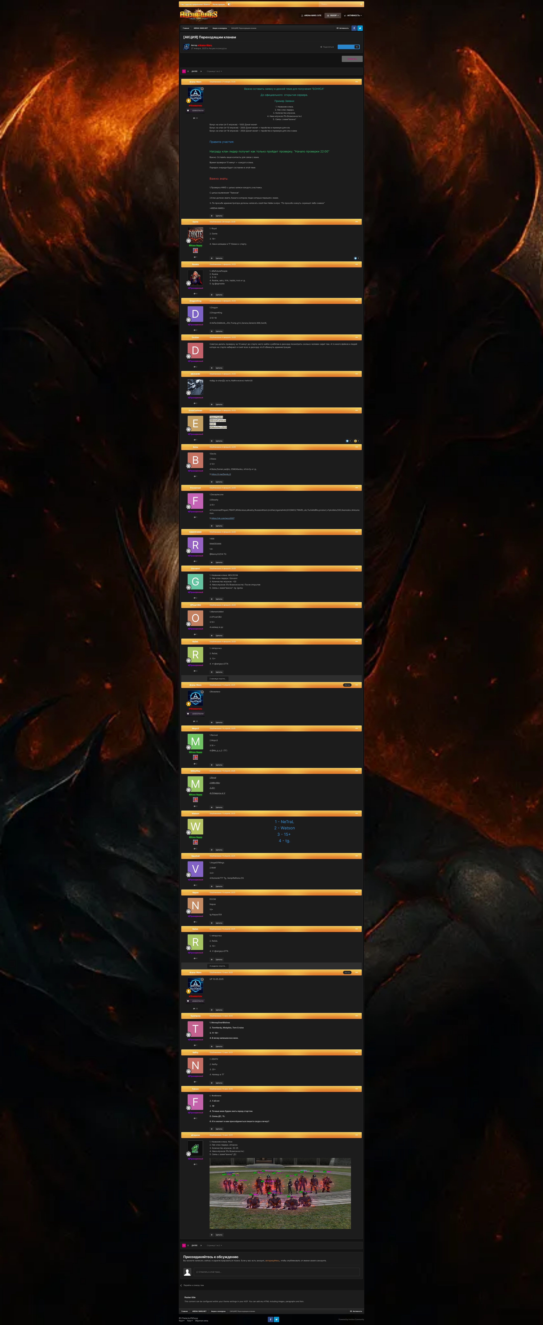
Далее (194, 71)
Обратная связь (201, 1321)
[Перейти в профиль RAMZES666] (195, 545)
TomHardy (195, 1016)
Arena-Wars (195, 82)
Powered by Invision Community (351, 1319)
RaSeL (195, 641)
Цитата (219, 216)
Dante (195, 222)
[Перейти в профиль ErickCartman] (195, 423)
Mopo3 (195, 728)
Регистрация (219, 4)
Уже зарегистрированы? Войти (195, 4)
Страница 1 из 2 (214, 71)
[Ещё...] (356, 82)
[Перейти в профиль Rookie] (195, 277)
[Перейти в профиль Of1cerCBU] (195, 618)
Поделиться (328, 47)
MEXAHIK (195, 374)
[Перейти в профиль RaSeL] (195, 654)
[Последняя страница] (201, 71)
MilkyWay (195, 771)
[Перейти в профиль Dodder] (195, 350)
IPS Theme (183, 1318)
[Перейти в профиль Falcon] (195, 1102)
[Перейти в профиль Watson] (195, 826)
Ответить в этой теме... (209, 1272)
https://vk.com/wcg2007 (222, 518)
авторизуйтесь (272, 1260)
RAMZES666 (195, 532)
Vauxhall (195, 856)
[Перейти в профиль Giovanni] (195, 581)
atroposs (195, 1135)
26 (196, 118)
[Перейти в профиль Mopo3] (195, 741)
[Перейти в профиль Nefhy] (195, 1065)
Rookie (195, 264)
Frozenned (195, 488)
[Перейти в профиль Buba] (195, 460)
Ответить (352, 59)
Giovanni (195, 568)
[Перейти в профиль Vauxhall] (195, 869)
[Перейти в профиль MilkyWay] (195, 784)
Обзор (333, 15)
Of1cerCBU (195, 605)
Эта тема (351, 4)
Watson (195, 813)
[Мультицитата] (212, 216)
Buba (195, 447)
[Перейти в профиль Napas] (195, 905)
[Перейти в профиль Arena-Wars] (186, 47)
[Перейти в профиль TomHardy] (195, 1029)
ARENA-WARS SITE (312, 15)
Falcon (195, 1089)
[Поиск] (361, 4)
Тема (189, 1321)
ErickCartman (195, 410)
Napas (195, 892)
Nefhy (195, 1052)
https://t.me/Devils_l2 (221, 474)
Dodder (195, 337)
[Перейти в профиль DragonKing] (195, 314)
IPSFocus (194, 1318)
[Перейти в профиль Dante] (195, 235)
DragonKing (195, 301)
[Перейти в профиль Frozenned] (195, 501)
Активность (353, 15)
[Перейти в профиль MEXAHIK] (195, 387)
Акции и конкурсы (218, 48)
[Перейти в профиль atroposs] (195, 1148)
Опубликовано (222, 82)
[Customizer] (229, 4)
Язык (181, 1321)
